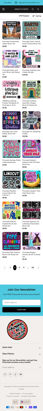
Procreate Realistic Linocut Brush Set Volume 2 (9, 193)
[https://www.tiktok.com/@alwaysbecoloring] (15, 374)
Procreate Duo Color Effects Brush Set (10, 133)
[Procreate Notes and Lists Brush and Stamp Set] (11, 59)
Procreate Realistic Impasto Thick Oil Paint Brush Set (31, 162)
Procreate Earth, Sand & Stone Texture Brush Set (31, 43)
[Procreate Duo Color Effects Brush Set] (11, 120)
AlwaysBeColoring (24, 386)
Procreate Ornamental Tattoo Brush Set (10, 43)
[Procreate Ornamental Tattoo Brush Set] (11, 30)
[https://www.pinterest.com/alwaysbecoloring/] (10, 374)
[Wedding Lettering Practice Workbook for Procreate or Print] (11, 89)
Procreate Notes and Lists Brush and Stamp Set (10, 72)
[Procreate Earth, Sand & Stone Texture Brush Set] (31, 30)
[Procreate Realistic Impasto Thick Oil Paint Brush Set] (31, 149)
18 (33, 267)
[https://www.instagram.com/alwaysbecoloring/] (5, 374)
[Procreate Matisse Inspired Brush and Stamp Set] (11, 210)
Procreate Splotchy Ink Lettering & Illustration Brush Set (30, 224)
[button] (3, 9)
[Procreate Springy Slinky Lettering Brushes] (11, 149)
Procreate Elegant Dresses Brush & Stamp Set (31, 254)
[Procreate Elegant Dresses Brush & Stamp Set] (31, 241)
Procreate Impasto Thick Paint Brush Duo (31, 192)
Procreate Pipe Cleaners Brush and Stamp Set (11, 253)
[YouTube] (20, 374)
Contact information (28, 396)
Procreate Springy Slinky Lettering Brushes (11, 161)
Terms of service (13, 396)
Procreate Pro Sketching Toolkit (31, 133)
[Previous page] (4, 267)
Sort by (38, 16)
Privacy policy (28, 393)
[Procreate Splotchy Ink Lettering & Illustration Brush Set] (31, 210)
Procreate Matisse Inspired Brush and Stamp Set (9, 224)
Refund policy (15, 393)
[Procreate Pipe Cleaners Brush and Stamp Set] (11, 241)
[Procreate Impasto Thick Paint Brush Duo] (31, 180)
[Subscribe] (40, 367)
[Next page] (38, 267)
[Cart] (38, 9)
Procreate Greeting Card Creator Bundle (31, 71)
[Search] (32, 9)
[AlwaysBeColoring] (21, 9)
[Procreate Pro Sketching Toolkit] (31, 120)
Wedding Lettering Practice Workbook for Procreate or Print (10, 103)
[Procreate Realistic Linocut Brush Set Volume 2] (11, 180)
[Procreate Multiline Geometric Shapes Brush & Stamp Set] (31, 89)
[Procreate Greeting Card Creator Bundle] (31, 59)
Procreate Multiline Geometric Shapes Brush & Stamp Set (29, 103)
